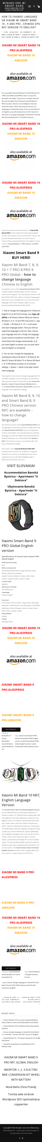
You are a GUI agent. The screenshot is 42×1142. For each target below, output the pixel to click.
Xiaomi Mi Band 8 (13, 37)
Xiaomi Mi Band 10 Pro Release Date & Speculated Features (31, 1001)
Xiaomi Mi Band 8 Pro (30, 37)
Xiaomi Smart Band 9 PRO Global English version (19, 545)
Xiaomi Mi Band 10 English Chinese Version (31, 974)
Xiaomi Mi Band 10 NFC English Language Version (21, 800)
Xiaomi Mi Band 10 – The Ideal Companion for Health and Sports (11, 1000)
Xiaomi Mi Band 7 (14, 35)
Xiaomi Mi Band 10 (8, 974)
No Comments (26, 32)
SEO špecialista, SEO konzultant (21, 1133)
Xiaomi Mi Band (7, 744)
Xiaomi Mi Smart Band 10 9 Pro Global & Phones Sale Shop (14, 9)
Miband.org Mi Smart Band (14, 4)
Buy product (11, 729)
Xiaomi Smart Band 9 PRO (28, 736)
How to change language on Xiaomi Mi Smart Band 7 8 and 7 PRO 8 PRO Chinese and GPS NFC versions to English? (20, 985)
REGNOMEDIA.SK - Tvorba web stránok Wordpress (21, 1130)
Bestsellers (6, 741)
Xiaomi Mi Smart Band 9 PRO (30, 289)
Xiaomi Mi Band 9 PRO (29, 425)
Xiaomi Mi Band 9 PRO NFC (13, 430)
